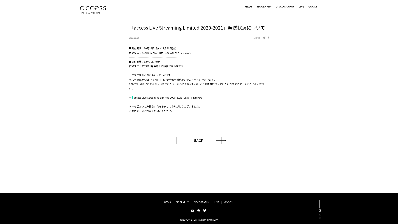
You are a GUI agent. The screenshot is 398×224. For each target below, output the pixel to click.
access (93, 7)
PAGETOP (319, 215)
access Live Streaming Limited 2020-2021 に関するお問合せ (168, 97)
